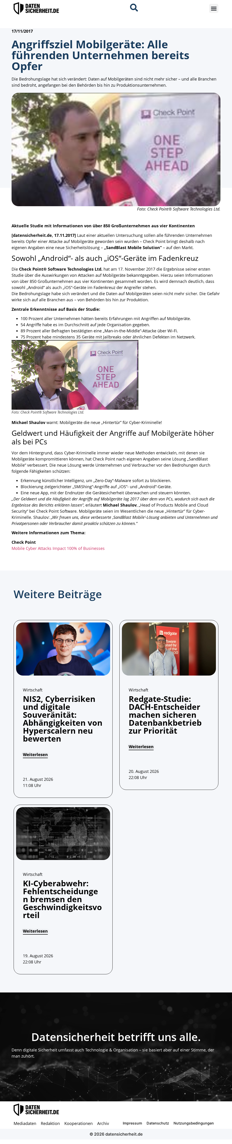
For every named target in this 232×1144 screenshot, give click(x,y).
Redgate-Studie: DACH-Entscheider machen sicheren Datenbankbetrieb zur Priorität (165, 714)
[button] (213, 8)
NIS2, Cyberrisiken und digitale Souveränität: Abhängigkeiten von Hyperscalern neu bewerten (62, 718)
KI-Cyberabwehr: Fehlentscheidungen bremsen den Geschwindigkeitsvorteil (62, 899)
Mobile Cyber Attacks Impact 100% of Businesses (58, 548)
